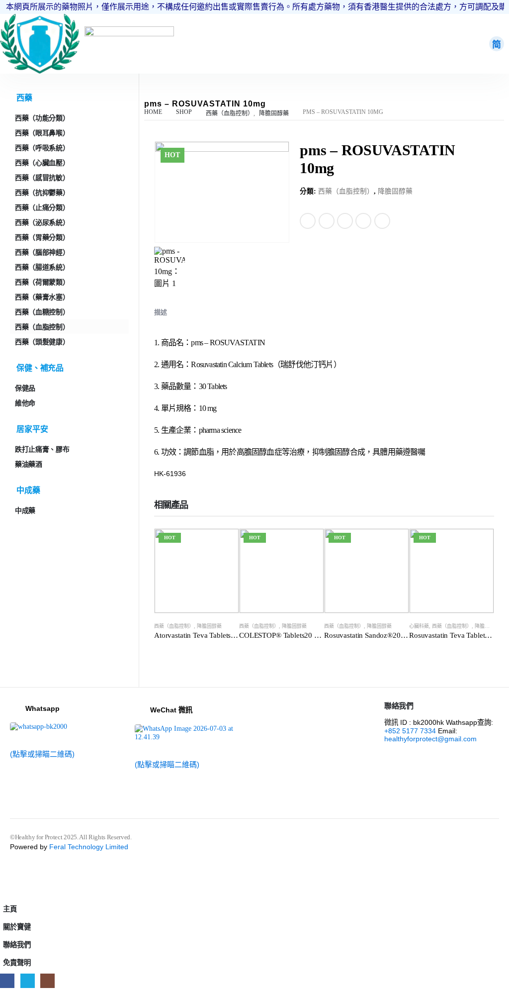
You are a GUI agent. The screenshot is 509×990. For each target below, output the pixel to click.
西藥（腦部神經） (42, 252)
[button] (6, 893)
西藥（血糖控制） (42, 312)
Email (382, 221)
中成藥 (25, 510)
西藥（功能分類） (42, 118)
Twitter (327, 221)
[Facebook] (7, 981)
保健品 (25, 388)
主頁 (10, 909)
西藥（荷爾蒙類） (42, 282)
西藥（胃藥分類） (42, 237)
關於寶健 (17, 927)
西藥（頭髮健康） (42, 342)
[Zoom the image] (40, 18)
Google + (363, 221)
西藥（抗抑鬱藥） (42, 193)
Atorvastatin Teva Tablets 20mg (202, 635)
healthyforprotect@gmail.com (430, 739)
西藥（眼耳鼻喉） (42, 133)
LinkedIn (345, 221)
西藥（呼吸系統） (42, 148)
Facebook (308, 221)
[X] (27, 981)
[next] (487, 150)
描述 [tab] (160, 312)
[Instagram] (47, 981)
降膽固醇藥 (395, 191)
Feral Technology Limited (88, 847)
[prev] (472, 150)
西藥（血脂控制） (346, 191)
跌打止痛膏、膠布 (42, 449)
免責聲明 (17, 963)
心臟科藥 (419, 626)
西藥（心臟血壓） (42, 163)
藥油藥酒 (28, 464)
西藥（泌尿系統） (42, 222)
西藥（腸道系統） (42, 267)
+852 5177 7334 (410, 731)
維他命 (25, 403)
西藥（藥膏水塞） (42, 297)
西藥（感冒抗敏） (42, 178)
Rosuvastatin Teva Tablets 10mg (458, 635)
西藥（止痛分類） (42, 207)
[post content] (197, 571)
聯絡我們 (17, 945)
